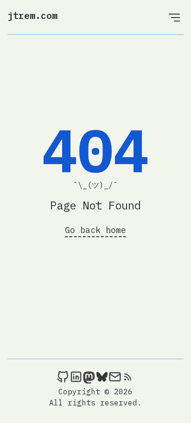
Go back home (95, 230)
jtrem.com (32, 15)
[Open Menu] (174, 17)
